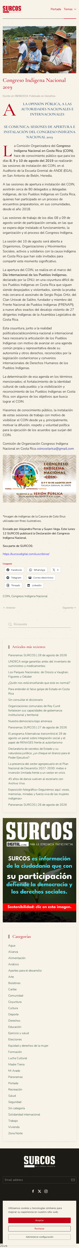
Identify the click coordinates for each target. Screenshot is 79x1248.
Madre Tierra (16, 1064)
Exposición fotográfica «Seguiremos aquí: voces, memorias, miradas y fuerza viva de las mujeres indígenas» (39, 794)
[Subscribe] (72, 1180)
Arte (11, 977)
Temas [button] (68, 9)
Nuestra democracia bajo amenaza (30, 721)
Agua (11, 946)
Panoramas (15, 1077)
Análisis (13, 964)
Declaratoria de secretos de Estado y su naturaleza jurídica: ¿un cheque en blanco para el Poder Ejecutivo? (39, 753)
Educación (14, 1027)
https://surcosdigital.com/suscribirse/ (26, 554)
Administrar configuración (39, 1237)
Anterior (10, 607)
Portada (56, 9)
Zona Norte (15, 1133)
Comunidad (15, 996)
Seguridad (14, 1102)
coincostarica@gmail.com (55, 448)
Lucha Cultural (17, 1058)
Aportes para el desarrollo (25, 971)
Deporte (13, 1014)
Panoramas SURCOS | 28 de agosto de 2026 (37, 655)
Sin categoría (16, 1108)
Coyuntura (14, 1002)
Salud (12, 1096)
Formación (15, 1052)
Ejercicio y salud (18, 1033)
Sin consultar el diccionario (25, 700)
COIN (6, 596)
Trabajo (13, 1121)
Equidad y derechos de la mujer (28, 1046)
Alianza (13, 952)
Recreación (15, 1089)
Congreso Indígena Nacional (29, 596)
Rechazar (39, 1228)
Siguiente (67, 607)
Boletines (14, 983)
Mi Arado (14, 1071)
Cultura (13, 1008)
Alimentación (17, 958)
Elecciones (15, 1039)
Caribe (12, 989)
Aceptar (39, 1220)
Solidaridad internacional (24, 1115)
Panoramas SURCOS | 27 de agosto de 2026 (37, 727)
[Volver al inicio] (12, 9)
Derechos (50, 96)
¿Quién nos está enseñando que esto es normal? (39, 683)
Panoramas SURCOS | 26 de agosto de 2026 (37, 805)
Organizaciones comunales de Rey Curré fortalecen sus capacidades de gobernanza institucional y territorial (35, 710)
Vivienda (13, 1127)
